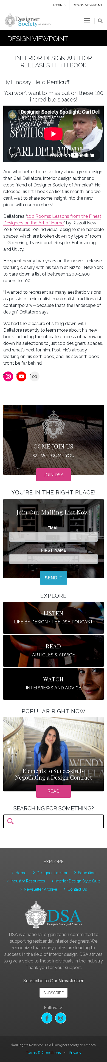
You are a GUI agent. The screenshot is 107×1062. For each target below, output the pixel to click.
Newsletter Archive (40, 889)
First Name (53, 550)
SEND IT (53, 577)
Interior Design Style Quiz (77, 881)
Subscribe (53, 993)
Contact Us (77, 889)
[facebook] (46, 1018)
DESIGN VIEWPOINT (87, 5)
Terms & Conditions (43, 1052)
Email (53, 528)
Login (58, 5)
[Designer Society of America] (28, 19)
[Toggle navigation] (87, 20)
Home (20, 873)
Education (86, 873)
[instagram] (60, 1018)
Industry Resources (28, 881)
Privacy (75, 1052)
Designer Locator (52, 873)
